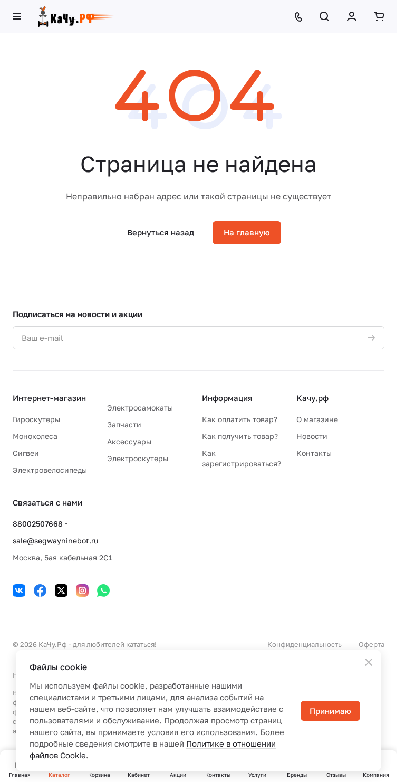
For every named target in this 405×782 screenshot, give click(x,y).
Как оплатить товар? (239, 419)
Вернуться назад (160, 232)
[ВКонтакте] (19, 590)
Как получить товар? (240, 436)
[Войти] (351, 16)
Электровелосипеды (50, 469)
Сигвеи (26, 453)
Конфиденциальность (304, 644)
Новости (311, 436)
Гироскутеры (36, 419)
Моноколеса (35, 436)
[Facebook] (40, 590)
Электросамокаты (140, 407)
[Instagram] (82, 590)
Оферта (371, 644)
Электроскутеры (137, 458)
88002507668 (38, 523)
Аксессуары (129, 441)
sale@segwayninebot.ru (55, 540)
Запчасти (124, 424)
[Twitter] (61, 590)
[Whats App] (103, 590)
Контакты (314, 453)
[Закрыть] (368, 662)
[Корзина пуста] (379, 16)
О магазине (317, 419)
